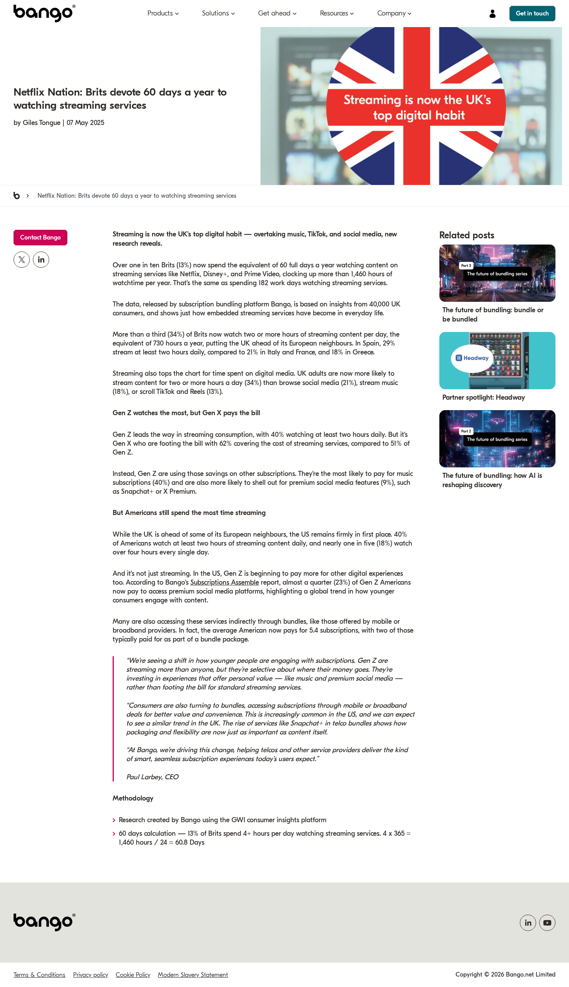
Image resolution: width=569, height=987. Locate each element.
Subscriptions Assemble (224, 582)
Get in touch (532, 13)
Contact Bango (40, 237)
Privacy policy (90, 975)
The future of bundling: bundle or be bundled (492, 314)
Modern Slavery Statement (193, 975)
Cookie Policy (133, 975)
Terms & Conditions (39, 975)
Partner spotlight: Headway (483, 397)
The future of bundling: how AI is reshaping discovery (492, 480)
